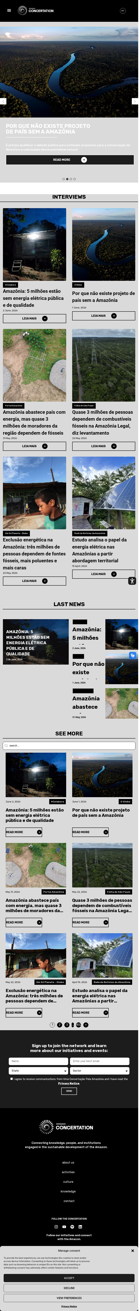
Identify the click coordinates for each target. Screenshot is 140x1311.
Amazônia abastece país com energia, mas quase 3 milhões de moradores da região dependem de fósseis (34, 422)
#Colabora (10, 285)
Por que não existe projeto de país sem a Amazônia (103, 297)
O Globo (78, 285)
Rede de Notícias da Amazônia (89, 533)
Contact (69, 1201)
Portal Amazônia (13, 405)
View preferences (69, 1298)
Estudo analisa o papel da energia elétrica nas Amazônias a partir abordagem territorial (99, 550)
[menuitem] (123, 11)
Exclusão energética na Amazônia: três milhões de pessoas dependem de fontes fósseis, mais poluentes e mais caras (34, 553)
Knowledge (68, 1191)
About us (68, 1162)
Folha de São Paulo (84, 405)
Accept (69, 1278)
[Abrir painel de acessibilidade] (132, 581)
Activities (68, 1172)
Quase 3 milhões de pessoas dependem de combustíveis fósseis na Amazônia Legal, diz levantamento (102, 422)
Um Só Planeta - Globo (16, 533)
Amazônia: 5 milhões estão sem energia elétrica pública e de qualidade (33, 298)
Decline (69, 1288)
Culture (68, 1181)
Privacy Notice (69, 1306)
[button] (133, 1251)
